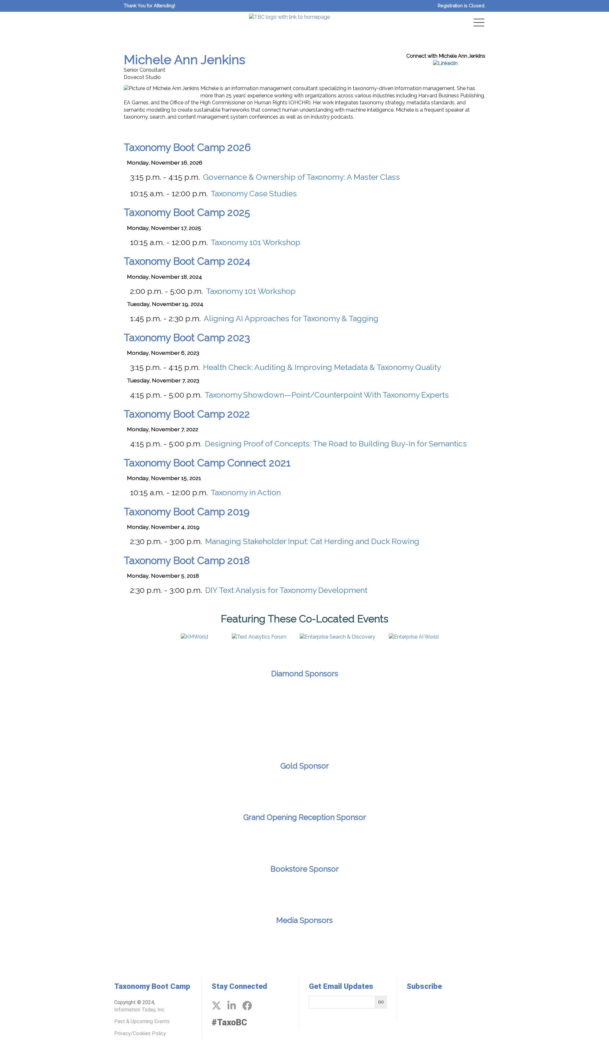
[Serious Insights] (353, 941)
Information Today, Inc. (139, 1010)
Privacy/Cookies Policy (140, 1033)
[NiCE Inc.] (267, 700)
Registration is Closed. (461, 5)
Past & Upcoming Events (142, 1021)
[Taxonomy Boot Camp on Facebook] (247, 1005)
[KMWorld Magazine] (304, 941)
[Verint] (416, 735)
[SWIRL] (564, 700)
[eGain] (119, 700)
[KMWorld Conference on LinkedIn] (231, 1005)
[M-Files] (193, 700)
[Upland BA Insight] (267, 735)
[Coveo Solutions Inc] (44, 700)
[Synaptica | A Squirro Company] (193, 735)
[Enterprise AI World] (256, 941)
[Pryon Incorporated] (341, 700)
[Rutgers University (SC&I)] (304, 889)
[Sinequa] (416, 700)
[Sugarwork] (490, 700)
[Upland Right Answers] (341, 735)
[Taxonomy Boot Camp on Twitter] (216, 1005)
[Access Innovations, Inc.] (304, 786)
